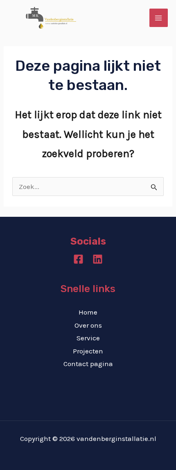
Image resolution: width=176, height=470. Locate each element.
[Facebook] (78, 259)
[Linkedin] (98, 259)
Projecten (88, 351)
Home (88, 312)
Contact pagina (88, 364)
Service (88, 338)
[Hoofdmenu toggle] (158, 18)
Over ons (88, 325)
